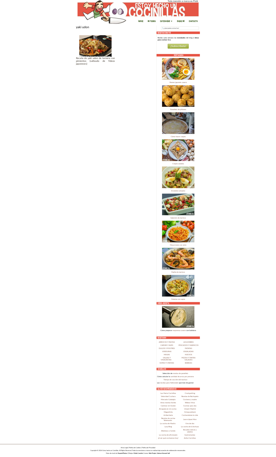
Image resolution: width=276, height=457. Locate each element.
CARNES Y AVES (166, 345)
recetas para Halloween (169, 383)
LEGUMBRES (188, 342)
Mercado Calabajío (168, 399)
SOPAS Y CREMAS (167, 363)
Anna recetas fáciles (168, 403)
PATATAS (188, 348)
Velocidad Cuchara (168, 396)
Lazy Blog (168, 427)
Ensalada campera (178, 191)
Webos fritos (190, 403)
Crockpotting (190, 393)
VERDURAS (166, 351)
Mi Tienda (152, 21)
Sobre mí (181, 21)
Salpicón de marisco (178, 218)
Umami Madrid (190, 409)
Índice (140, 21)
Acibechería (168, 415)
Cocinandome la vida (190, 415)
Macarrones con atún (178, 245)
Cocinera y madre (190, 399)
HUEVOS (188, 354)
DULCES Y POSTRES (167, 348)
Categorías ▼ (166, 21)
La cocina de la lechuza (190, 427)
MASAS (167, 354)
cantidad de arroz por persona (182, 376)
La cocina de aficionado (168, 435)
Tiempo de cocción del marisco (175, 380)
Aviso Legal (124, 447)
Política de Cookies (135, 447)
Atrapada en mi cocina (167, 409)
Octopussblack (190, 412)
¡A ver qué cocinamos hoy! (168, 438)
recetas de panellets (180, 373)
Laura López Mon (190, 419)
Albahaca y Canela (168, 431)
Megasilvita (168, 412)
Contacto (193, 21)
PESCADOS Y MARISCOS (189, 345)
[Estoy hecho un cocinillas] (138, 12)
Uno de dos (189, 423)
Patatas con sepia (178, 299)
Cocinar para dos (189, 406)
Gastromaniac (189, 435)
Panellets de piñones (178, 109)
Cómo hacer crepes (178, 136)
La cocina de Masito (168, 423)
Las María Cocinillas (168, 393)
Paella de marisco (178, 272)
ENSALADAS (188, 351)
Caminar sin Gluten (168, 406)
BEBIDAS (188, 363)
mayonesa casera (179, 330)
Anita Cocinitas (190, 438)
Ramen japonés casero (178, 82)
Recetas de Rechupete (189, 396)
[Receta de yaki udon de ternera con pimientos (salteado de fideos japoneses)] (95, 46)
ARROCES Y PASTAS (167, 342)
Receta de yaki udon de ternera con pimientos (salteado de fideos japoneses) (95, 61)
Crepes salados (178, 164)
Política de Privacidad (148, 447)
